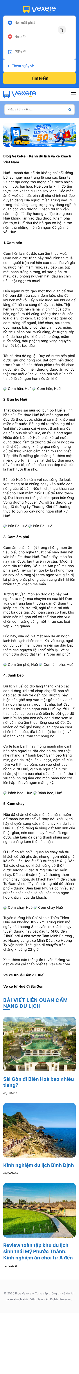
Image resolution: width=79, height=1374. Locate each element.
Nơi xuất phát (24, 22)
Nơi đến (20, 37)
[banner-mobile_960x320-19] (39, 134)
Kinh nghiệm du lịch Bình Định (38, 1165)
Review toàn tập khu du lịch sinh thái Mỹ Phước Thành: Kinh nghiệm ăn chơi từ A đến (38, 1251)
